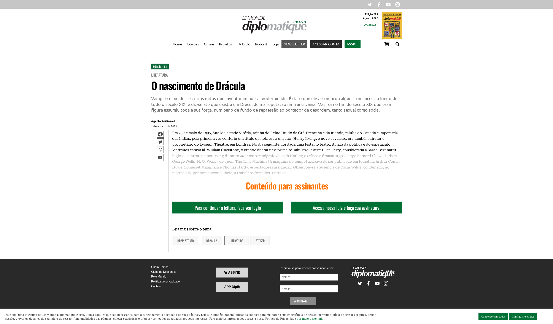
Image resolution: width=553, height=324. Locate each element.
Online (209, 44)
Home (177, 44)
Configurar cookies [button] (523, 316)
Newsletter (294, 44)
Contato (156, 286)
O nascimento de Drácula (198, 85)
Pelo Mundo (158, 276)
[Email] (160, 157)
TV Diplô (243, 44)
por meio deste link (310, 318)
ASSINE (352, 44)
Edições (193, 44)
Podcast (261, 44)
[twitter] (369, 4)
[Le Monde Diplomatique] (274, 32)
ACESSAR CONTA (326, 44)
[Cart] (386, 44)
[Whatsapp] (160, 149)
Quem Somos (159, 267)
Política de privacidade (165, 281)
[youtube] (388, 4)
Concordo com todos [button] (493, 316)
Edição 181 (160, 66)
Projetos (225, 44)
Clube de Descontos (163, 271)
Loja (275, 44)
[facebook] (379, 4)
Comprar (370, 25)
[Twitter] (160, 141)
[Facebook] (160, 134)
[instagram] (397, 4)
